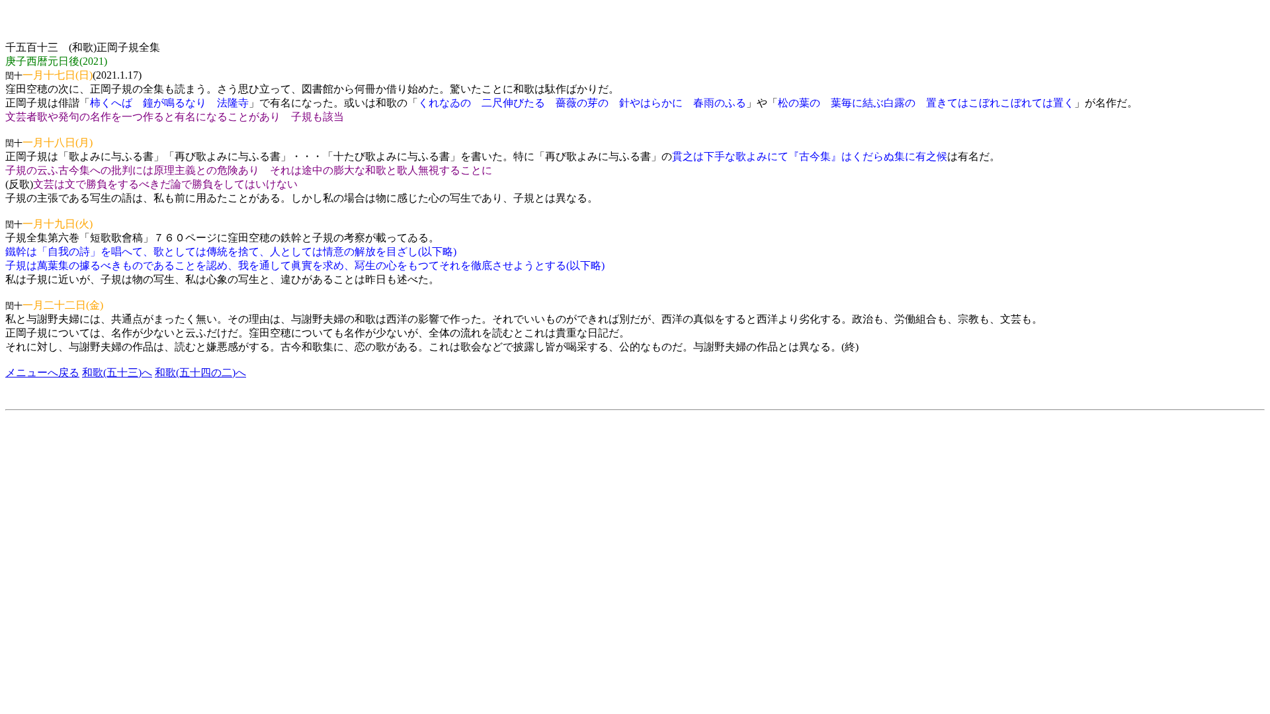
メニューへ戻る (42, 372)
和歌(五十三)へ (117, 372)
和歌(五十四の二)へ (200, 372)
